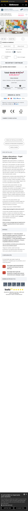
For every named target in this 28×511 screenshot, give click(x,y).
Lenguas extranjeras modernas (14, 143)
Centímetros (8, 52)
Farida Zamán (14, 147)
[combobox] (24, 494)
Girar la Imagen (21, 57)
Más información (5, 503)
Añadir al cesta (14, 95)
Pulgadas (19, 52)
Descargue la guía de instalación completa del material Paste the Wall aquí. (15, 267)
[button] (14, 505)
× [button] (26, 494)
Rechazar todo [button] (20, 508)
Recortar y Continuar (14, 63)
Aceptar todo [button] (7, 508)
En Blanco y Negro (8, 57)
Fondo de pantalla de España (14, 140)
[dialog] (14, 501)
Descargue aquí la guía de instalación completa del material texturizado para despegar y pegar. (16, 273)
